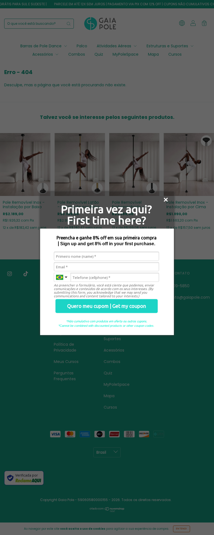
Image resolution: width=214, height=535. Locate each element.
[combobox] (62, 277)
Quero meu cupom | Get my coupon (106, 306)
